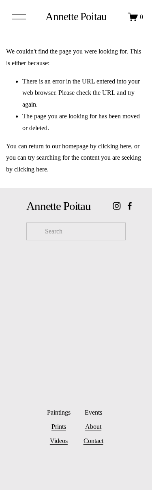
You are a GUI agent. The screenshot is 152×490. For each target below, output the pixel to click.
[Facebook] (130, 206)
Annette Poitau (76, 17)
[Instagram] (117, 206)
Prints (58, 426)
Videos (59, 440)
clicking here (114, 146)
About (93, 426)
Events (93, 412)
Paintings (59, 412)
